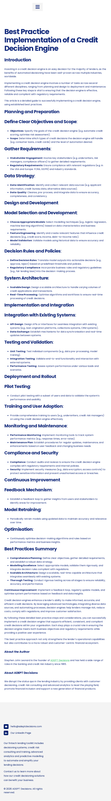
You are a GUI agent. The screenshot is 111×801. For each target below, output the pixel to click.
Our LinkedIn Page (21, 733)
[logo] (13, 4)
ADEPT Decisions (60, 660)
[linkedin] (6, 733)
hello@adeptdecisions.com (26, 726)
